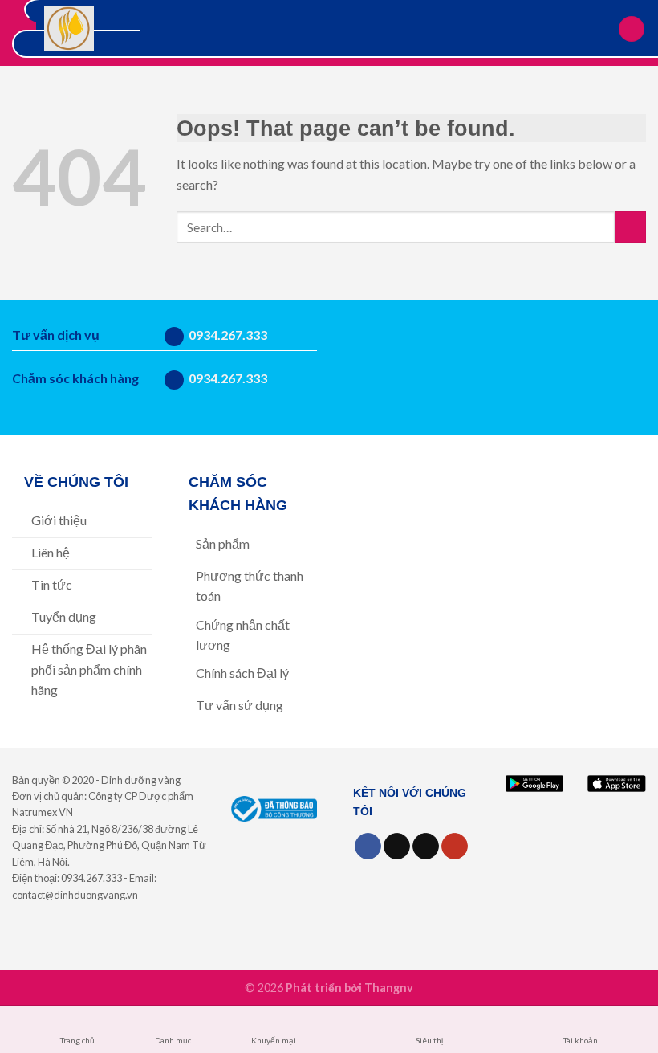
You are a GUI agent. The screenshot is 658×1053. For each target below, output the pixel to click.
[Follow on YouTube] (454, 846)
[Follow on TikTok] (397, 846)
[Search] (600, 28)
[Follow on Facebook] (368, 846)
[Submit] (630, 227)
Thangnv (388, 987)
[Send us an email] (425, 846)
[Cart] (631, 29)
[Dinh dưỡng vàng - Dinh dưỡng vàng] (69, 28)
